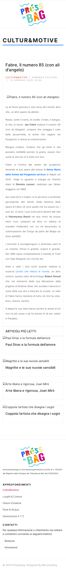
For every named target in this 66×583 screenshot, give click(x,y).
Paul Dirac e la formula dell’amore (30, 344)
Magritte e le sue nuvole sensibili (30, 367)
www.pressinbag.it (11, 469)
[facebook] (5, 572)
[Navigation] (8, 14)
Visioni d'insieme (12, 502)
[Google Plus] (16, 86)
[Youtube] (18, 572)
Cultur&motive (16, 77)
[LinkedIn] (21, 86)
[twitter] (12, 572)
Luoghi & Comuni (12, 496)
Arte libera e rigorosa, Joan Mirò (29, 390)
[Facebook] (6, 86)
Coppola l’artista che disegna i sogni (32, 413)
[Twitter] (11, 86)
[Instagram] (24, 572)
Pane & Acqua (11, 509)
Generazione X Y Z (13, 516)
